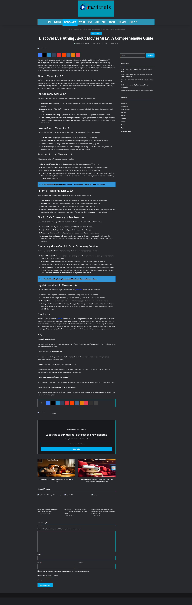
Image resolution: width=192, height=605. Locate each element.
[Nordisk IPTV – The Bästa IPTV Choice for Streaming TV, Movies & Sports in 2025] (76, 500)
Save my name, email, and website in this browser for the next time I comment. (64, 571)
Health (123, 122)
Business (57, 22)
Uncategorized (126, 131)
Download (122, 22)
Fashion (123, 112)
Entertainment (70, 22)
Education (124, 106)
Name (40, 554)
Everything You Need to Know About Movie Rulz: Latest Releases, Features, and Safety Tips (103, 511)
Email (40, 563)
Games (97, 22)
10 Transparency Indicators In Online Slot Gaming (137, 90)
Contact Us (133, 22)
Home (49, 22)
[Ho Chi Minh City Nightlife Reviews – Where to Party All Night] (50, 500)
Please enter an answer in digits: (48, 575)
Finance (82, 22)
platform (59, 319)
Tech (104, 22)
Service (112, 22)
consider (79, 290)
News (90, 22)
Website (80, 563)
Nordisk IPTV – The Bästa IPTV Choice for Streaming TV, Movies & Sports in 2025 (76, 511)
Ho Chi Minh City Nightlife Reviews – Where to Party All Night (48, 510)
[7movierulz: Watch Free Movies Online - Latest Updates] (96, 9)
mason (87, 43)
